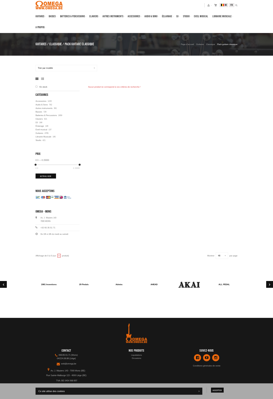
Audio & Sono (42, 104)
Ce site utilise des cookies (51, 391)
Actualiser (45, 176)
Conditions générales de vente (206, 366)
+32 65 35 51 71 (48, 227)
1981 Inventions (49, 284)
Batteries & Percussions (46, 115)
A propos (40, 27)
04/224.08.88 (63, 358)
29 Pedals (84, 284)
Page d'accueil (187, 44)
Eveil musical (201, 16)
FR (231, 5)
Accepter (217, 390)
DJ (177, 16)
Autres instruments (113, 16)
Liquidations (136, 355)
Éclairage (167, 16)
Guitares (40, 16)
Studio (186, 16)
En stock (43, 87)
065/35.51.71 (65, 355)
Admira (119, 284)
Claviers (93, 16)
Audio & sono (150, 16)
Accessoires (134, 16)
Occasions (136, 358)
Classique (210, 44)
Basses (52, 16)
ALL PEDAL (224, 284)
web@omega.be (68, 363)
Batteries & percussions (72, 16)
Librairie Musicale (222, 16)
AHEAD (154, 284)
